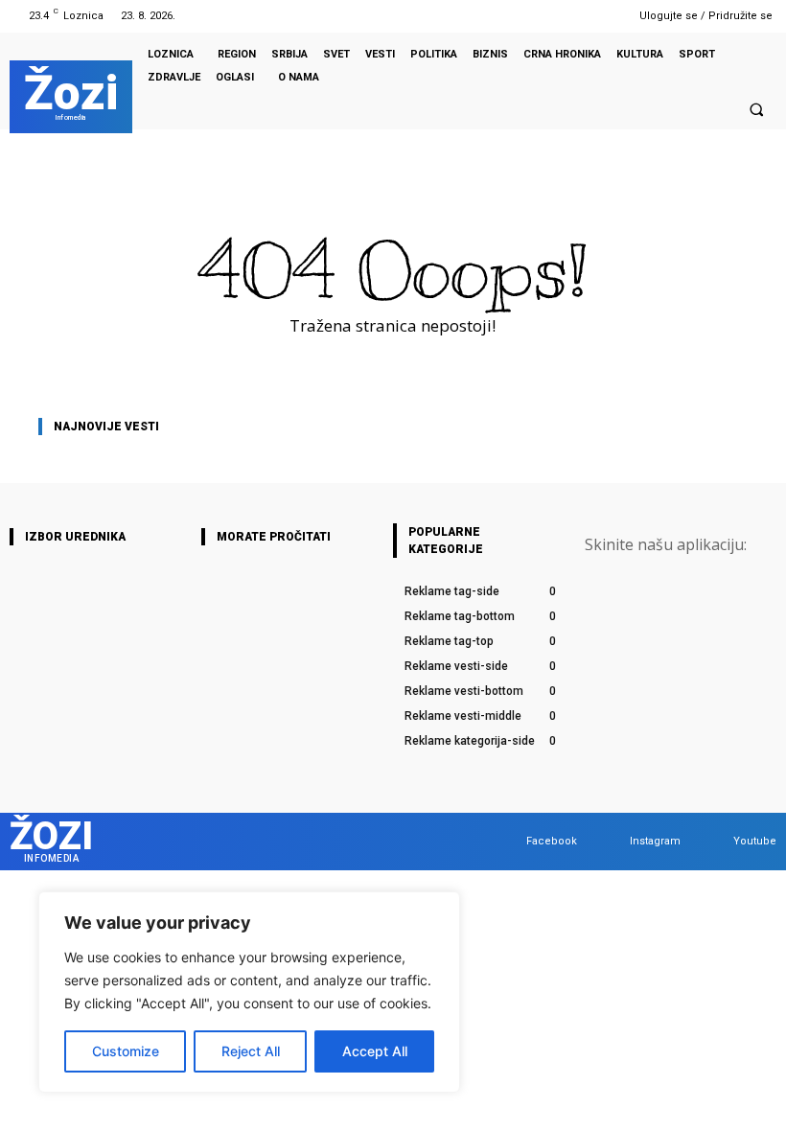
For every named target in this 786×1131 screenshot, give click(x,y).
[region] (249, 992)
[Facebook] (552, 16)
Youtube (754, 841)
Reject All (250, 1051)
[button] (756, 109)
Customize (125, 1051)
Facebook (551, 841)
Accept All (374, 1051)
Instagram (655, 841)
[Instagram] (577, 16)
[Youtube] (601, 16)
